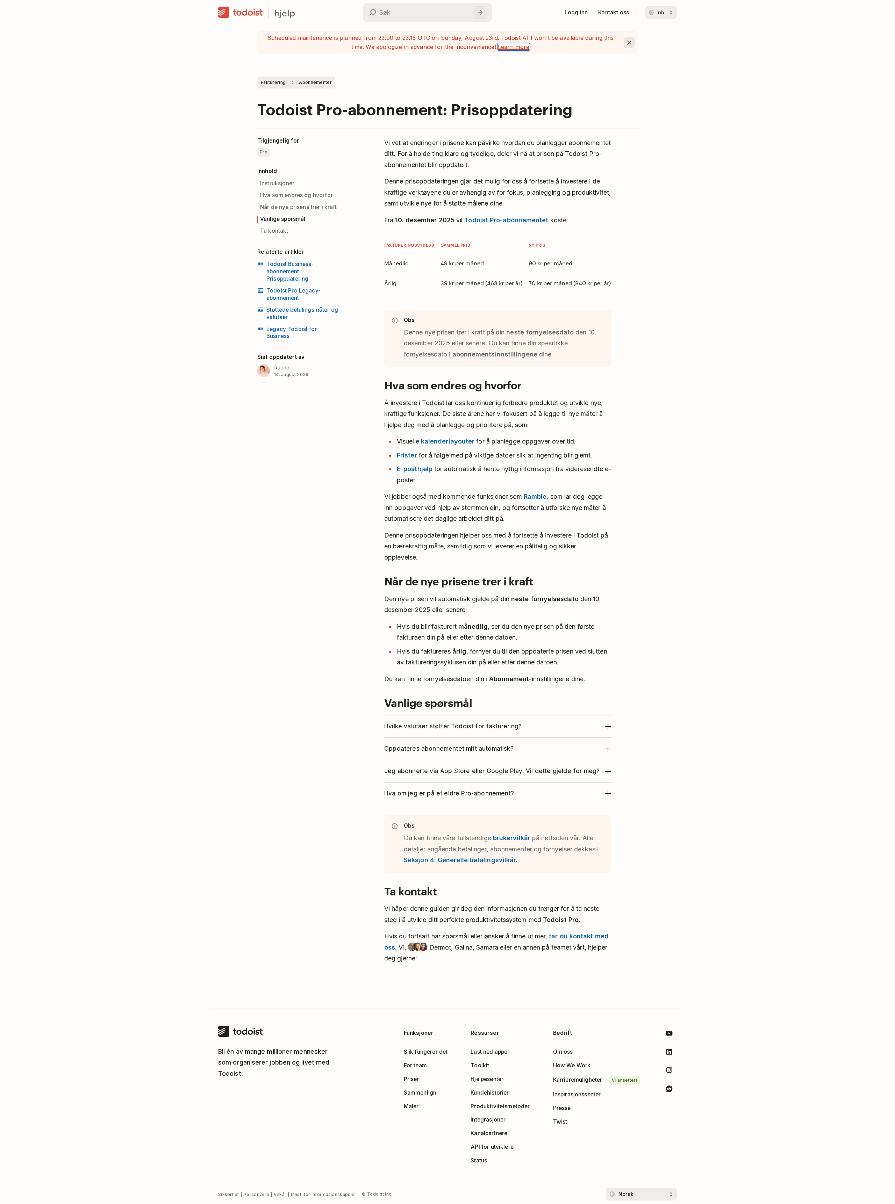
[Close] (629, 42)
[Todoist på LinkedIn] (669, 1053)
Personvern (256, 1194)
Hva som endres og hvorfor (296, 195)
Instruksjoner (277, 183)
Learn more (514, 46)
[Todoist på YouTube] (669, 1035)
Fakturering (273, 82)
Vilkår (280, 1194)
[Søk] (480, 12)
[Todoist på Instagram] (669, 1071)
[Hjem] (240, 13)
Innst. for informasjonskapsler (323, 1194)
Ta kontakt (274, 231)
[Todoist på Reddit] (669, 1090)
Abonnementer (315, 82)
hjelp (284, 13)
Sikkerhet (228, 1194)
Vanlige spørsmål (282, 219)
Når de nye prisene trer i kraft (298, 207)
